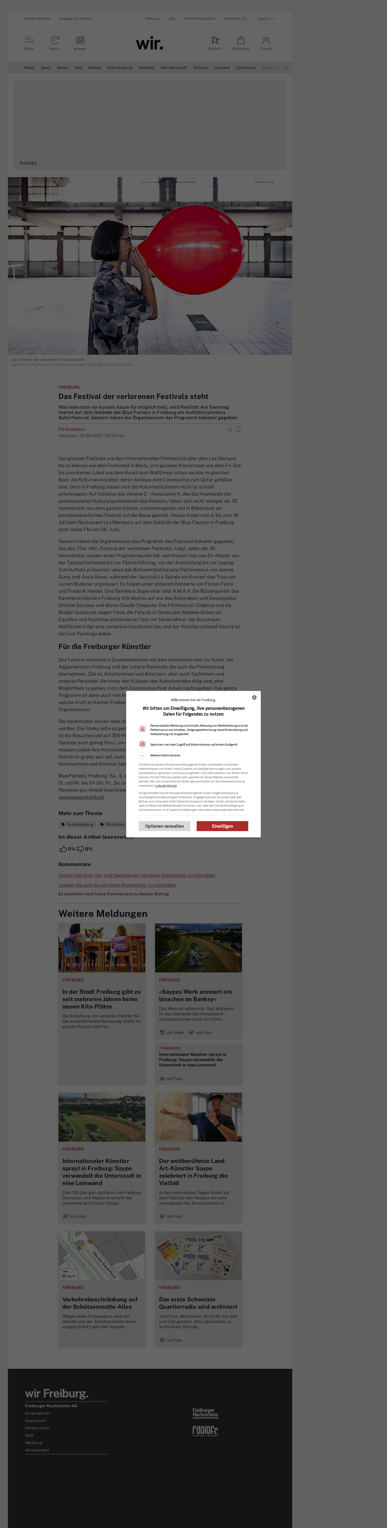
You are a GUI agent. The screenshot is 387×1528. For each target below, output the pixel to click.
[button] (193, 755)
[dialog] (193, 764)
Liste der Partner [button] (166, 785)
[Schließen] (254, 697)
